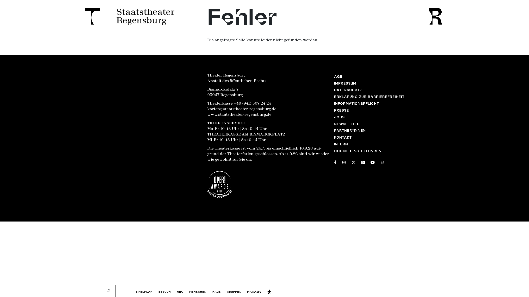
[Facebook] (335, 161)
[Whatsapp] (382, 161)
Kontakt (343, 137)
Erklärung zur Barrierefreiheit (369, 97)
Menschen (197, 291)
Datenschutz (348, 90)
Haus (216, 291)
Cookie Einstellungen (357, 151)
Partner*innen (350, 130)
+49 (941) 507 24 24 (252, 103)
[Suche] (108, 291)
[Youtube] (373, 161)
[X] (353, 161)
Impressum (345, 83)
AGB (338, 76)
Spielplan (144, 291)
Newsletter (347, 124)
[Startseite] (90, 16)
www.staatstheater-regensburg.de (239, 114)
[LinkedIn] (363, 161)
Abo (180, 291)
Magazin (254, 291)
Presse (341, 110)
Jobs (339, 117)
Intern (341, 144)
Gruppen (234, 291)
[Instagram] (344, 161)
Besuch (164, 291)
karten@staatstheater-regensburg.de (241, 109)
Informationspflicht (356, 103)
